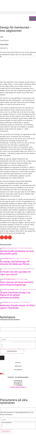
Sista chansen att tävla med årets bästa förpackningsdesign (16, 283)
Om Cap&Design (18, 369)
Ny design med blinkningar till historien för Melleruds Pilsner (15, 262)
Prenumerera (12, 351)
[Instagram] (2, 358)
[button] (18, 12)
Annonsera (18, 362)
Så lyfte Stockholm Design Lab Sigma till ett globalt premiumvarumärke (15, 295)
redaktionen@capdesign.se (18, 387)
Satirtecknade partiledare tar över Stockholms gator (17, 252)
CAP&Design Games (9, 347)
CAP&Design (7, 345)
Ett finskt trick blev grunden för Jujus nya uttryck (15, 273)
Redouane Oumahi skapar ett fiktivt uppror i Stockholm (17, 306)
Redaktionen (18, 366)
